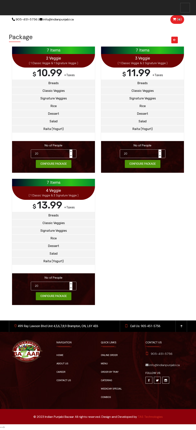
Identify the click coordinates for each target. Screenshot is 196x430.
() (179, 19)
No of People (53, 145)
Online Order (109, 355)
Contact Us (63, 380)
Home (59, 355)
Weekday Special (111, 388)
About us (62, 363)
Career (60, 371)
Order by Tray (109, 371)
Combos (106, 397)
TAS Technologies (150, 417)
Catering (106, 380)
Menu (104, 363)
